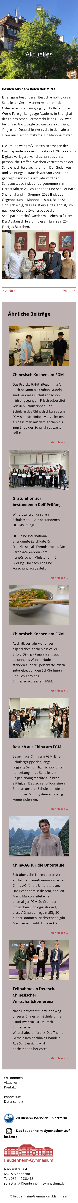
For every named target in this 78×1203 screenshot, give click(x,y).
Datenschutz (13, 1101)
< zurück (9, 291)
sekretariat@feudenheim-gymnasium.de (34, 1183)
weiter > (69, 291)
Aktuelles (11, 1082)
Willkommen (13, 1078)
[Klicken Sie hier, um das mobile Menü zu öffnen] (39, 9)
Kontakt (10, 1087)
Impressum (12, 1097)
